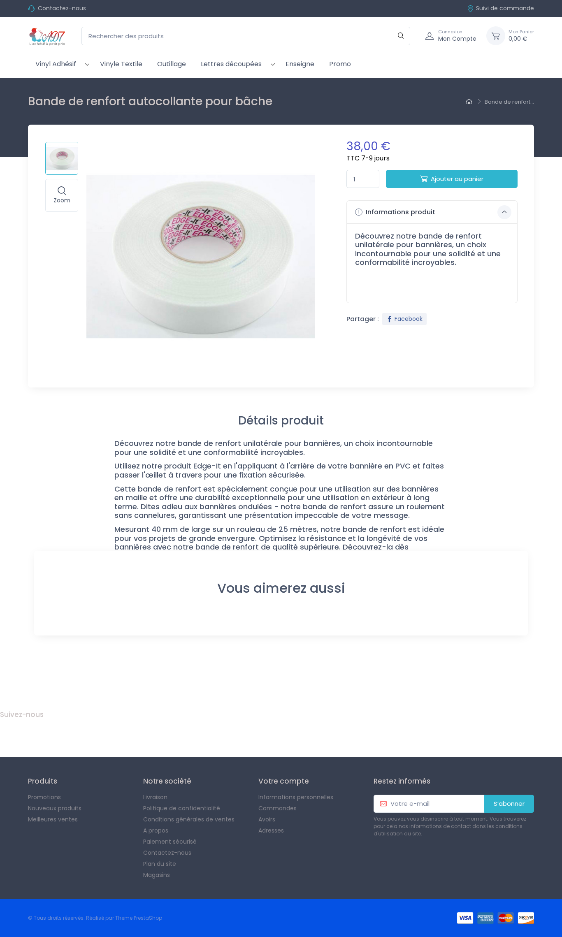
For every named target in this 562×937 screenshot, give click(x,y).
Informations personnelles (295, 797)
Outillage (171, 64)
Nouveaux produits (54, 808)
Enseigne (300, 64)
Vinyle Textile (121, 64)
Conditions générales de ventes (189, 819)
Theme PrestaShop (138, 917)
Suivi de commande (505, 8)
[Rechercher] (401, 36)
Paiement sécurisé (170, 841)
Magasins (156, 875)
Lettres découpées (231, 64)
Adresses (271, 830)
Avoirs (266, 819)
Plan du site (159, 864)
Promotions (44, 797)
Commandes (277, 808)
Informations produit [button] (399, 212)
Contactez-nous (62, 8)
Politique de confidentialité (181, 808)
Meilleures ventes (53, 819)
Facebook (409, 319)
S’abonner (509, 803)
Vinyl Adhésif (55, 64)
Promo (340, 64)
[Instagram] (25, 733)
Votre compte (283, 781)
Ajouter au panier (457, 178)
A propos (155, 830)
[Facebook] (7, 733)
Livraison (155, 797)
